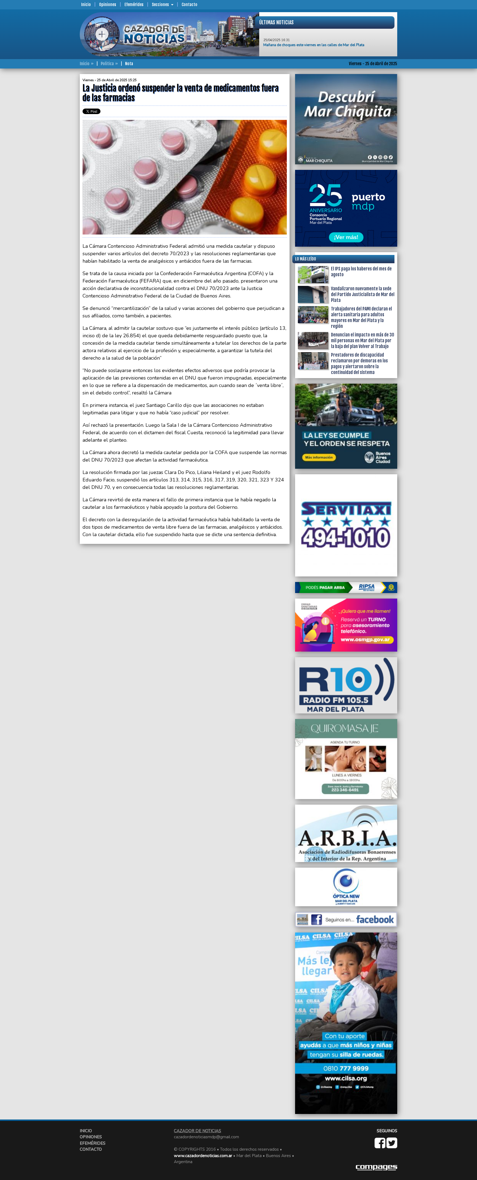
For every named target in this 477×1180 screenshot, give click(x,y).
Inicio (86, 4)
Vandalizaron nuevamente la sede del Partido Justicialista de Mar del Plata (362, 294)
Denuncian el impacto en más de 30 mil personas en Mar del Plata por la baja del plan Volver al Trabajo (362, 340)
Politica (107, 63)
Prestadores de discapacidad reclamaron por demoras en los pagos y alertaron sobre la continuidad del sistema (359, 363)
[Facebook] (380, 1146)
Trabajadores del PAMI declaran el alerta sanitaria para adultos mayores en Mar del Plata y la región (361, 317)
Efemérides (134, 4)
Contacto (189, 4)
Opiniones (107, 4)
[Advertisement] (57, 157)
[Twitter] (391, 1146)
